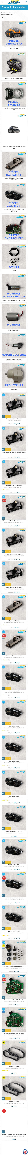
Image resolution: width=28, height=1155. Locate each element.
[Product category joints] (14, 258)
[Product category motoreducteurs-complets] (14, 347)
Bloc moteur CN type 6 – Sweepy (14, 586)
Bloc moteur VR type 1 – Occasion (14, 886)
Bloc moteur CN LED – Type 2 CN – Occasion (14, 519)
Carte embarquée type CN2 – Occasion (14, 1019)
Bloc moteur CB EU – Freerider (14, 419)
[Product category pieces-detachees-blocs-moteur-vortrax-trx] (14, 35)
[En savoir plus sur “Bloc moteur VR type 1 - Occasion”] (3, 883)
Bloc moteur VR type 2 (14, 919)
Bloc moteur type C (14, 752)
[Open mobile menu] (1, 2)
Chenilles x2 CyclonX (14, 1053)
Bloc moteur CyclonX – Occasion (14, 652)
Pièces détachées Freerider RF (14, 420)
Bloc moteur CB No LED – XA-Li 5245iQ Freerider (14, 452)
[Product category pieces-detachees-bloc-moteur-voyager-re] (14, 131)
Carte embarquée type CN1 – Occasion (14, 986)
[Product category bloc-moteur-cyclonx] (14, 167)
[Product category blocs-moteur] (14, 198)
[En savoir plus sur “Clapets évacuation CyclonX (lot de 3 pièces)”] (3, 1116)
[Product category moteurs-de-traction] (14, 318)
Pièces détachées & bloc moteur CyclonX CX (14, 620)
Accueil (3, 12)
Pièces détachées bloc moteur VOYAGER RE (14, 487)
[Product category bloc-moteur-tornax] (14, 97)
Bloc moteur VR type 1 (14, 852)
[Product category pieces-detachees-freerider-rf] (14, 66)
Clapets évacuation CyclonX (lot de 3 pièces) (14, 1119)
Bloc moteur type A (14, 686)
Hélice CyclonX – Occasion (14, 1153)
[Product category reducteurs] (14, 377)
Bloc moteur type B (14, 719)
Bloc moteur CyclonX (14, 619)
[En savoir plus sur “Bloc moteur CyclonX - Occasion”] (3, 649)
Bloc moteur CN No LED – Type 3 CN (14, 552)
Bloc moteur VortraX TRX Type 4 (14, 819)
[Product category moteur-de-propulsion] (14, 288)
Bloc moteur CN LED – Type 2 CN (14, 486)
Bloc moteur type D (14, 786)
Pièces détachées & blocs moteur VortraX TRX (14, 820)
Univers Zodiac (10, 12)
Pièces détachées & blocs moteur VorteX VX (14, 687)
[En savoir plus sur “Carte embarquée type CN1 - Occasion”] (3, 983)
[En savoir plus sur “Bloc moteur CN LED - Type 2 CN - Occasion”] (3, 516)
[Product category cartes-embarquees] (14, 229)
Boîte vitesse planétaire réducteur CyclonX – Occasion (14, 953)
